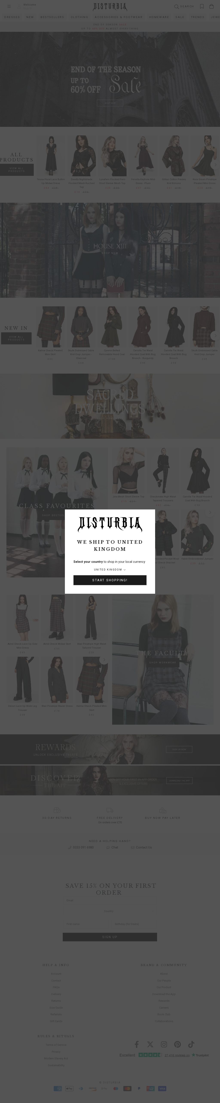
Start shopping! (110, 580)
